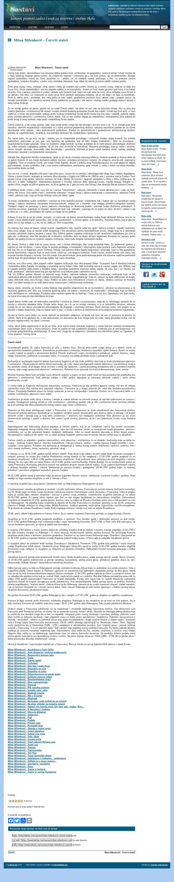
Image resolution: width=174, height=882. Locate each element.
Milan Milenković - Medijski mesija (26, 693)
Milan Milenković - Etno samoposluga (28, 682)
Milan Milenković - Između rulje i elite (27, 690)
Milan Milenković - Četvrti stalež (24, 660)
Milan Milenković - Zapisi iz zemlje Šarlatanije (32, 772)
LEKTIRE (32, 27)
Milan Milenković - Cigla (20, 658)
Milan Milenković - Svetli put (23, 745)
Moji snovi (146, 192)
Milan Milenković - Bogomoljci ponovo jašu (31, 655)
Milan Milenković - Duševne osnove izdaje (30, 677)
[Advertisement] (71, 33)
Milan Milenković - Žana (20, 766)
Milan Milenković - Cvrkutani (23, 663)
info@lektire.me (60, 865)
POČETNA (15, 27)
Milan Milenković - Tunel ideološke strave (29, 755)
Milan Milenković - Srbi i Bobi (23, 736)
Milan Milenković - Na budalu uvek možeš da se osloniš (37, 701)
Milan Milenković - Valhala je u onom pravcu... (32, 761)
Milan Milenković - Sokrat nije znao (26, 734)
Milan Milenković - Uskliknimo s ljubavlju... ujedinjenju (37, 758)
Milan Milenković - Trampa (22, 747)
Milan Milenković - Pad (20, 717)
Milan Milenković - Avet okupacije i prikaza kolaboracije (37, 652)
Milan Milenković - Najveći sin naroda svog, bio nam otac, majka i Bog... (46, 706)
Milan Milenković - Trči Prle (22, 753)
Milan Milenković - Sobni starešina (26, 731)
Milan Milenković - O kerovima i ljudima (29, 709)
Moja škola (146, 169)
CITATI (64, 27)
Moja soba (146, 216)
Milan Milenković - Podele (21, 720)
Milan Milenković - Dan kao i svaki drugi (29, 666)
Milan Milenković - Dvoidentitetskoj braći (29, 679)
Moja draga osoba (150, 146)
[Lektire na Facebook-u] (146, 273)
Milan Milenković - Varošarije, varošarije (29, 764)
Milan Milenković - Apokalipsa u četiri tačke (31, 649)
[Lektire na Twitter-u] (154, 273)
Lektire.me (13, 865)
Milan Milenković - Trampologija (25, 750)
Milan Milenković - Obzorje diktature (27, 712)
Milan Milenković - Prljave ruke (24, 723)
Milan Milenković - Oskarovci (23, 715)
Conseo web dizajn (159, 865)
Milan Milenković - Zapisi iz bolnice (26, 769)
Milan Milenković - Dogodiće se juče (27, 668)
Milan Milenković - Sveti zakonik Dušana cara (31, 742)
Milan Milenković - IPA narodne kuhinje (28, 687)
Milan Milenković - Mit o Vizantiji (25, 696)
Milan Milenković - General (22, 685)
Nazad (11, 852)
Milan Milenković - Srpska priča (24, 739)
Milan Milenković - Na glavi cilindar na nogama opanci (36, 704)
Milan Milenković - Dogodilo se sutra (27, 671)
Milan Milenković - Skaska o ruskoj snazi (29, 728)
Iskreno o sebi (148, 239)
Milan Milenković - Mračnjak (22, 698)
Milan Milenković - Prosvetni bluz (25, 725)
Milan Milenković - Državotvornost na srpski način (34, 674)
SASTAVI (49, 27)
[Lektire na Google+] (162, 271)
